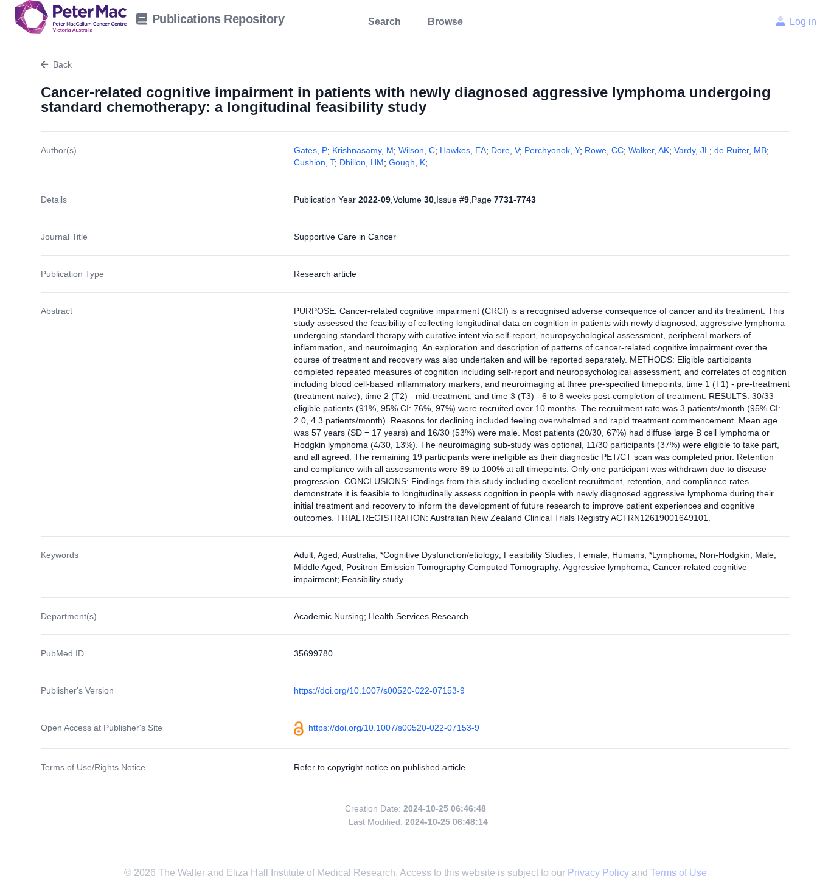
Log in (803, 21)
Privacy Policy (599, 872)
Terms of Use (678, 872)
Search (384, 21)
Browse (445, 21)
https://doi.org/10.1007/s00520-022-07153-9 (379, 690)
